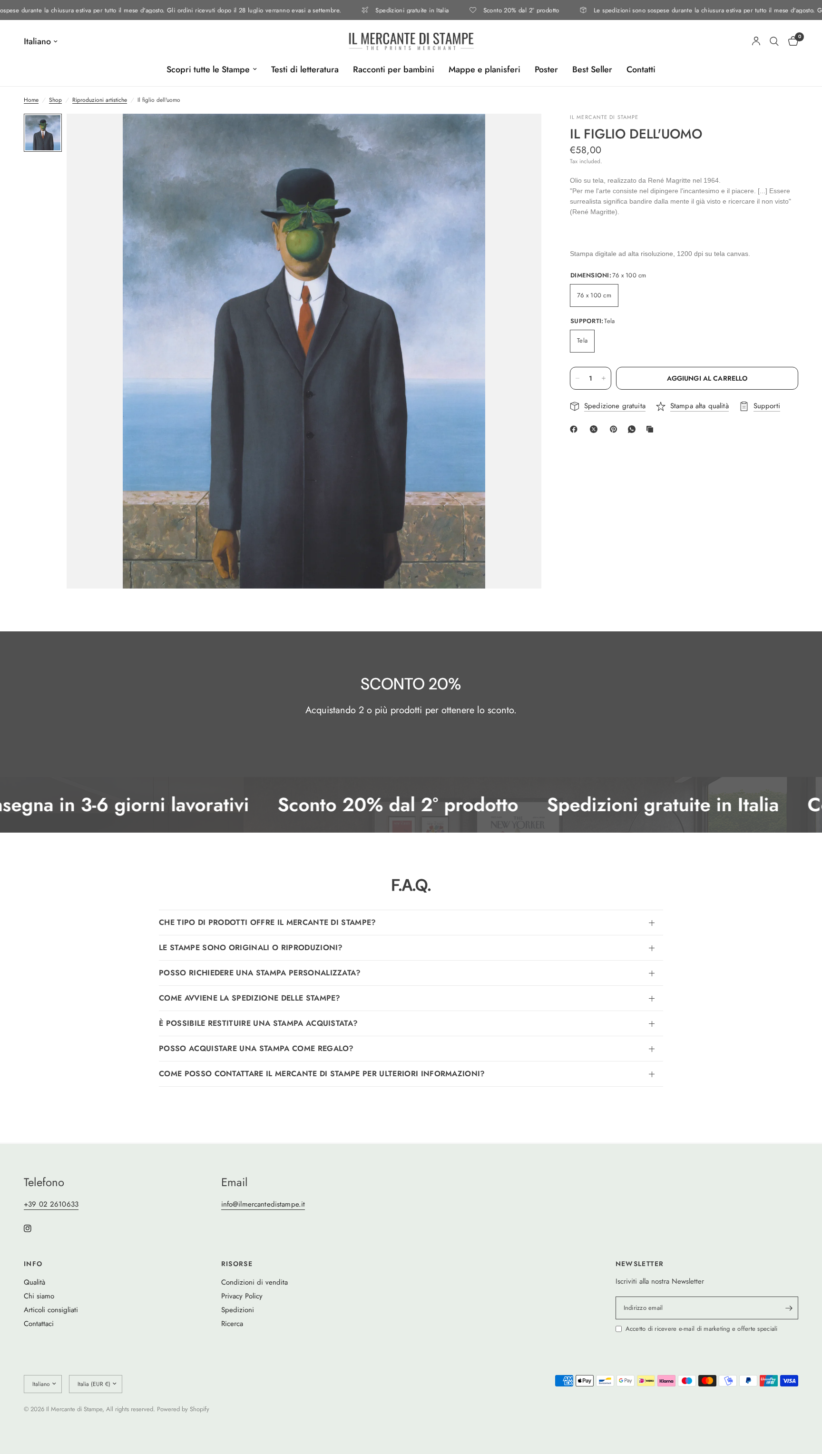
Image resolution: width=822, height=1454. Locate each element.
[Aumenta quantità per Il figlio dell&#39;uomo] (604, 378)
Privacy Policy (242, 1296)
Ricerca (232, 1323)
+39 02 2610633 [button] (51, 1204)
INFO (33, 1263)
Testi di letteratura (305, 69)
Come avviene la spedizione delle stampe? (250, 997)
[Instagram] (34, 1228)
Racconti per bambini (393, 69)
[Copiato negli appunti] (651, 429)
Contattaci (39, 1323)
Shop (55, 100)
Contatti (641, 69)
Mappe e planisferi (484, 69)
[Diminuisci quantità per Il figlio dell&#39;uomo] (577, 378)
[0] (790, 41)
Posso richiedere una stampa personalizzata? (260, 972)
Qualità (34, 1282)
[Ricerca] (774, 41)
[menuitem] (211, 69)
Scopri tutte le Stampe (208, 69)
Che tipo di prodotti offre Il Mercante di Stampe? (267, 922)
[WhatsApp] (633, 429)
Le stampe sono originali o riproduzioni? (251, 947)
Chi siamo (39, 1296)
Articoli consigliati (51, 1310)
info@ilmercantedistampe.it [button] (263, 1204)
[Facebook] (575, 429)
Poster (546, 69)
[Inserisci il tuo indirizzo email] (788, 1308)
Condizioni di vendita (254, 1282)
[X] (595, 429)
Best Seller (592, 69)
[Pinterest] (615, 429)
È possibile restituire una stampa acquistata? (258, 1023)
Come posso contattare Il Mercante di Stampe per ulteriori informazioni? (322, 1073)
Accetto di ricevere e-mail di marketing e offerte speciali (702, 1329)
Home (31, 100)
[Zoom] (521, 134)
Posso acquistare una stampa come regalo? (256, 1048)
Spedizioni (237, 1310)
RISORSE (237, 1263)
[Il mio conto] (756, 41)
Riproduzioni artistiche (99, 100)
